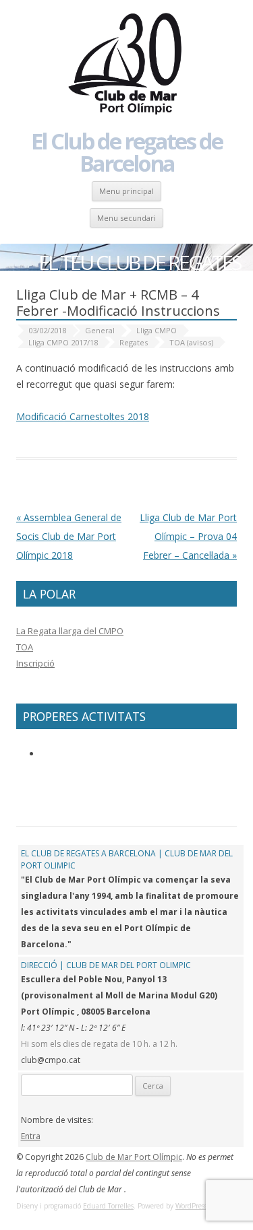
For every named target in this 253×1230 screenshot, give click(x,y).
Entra (30, 1136)
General (100, 330)
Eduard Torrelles (108, 1205)
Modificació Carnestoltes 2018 (82, 416)
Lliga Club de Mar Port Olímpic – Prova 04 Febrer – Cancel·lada (188, 536)
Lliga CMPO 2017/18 (63, 342)
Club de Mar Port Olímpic (134, 1157)
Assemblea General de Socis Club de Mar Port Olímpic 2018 (68, 536)
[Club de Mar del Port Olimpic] (127, 65)
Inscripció (35, 663)
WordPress (191, 1205)
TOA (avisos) (191, 342)
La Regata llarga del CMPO (69, 631)
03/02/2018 (47, 330)
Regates (133, 342)
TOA (24, 647)
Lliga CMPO (156, 330)
